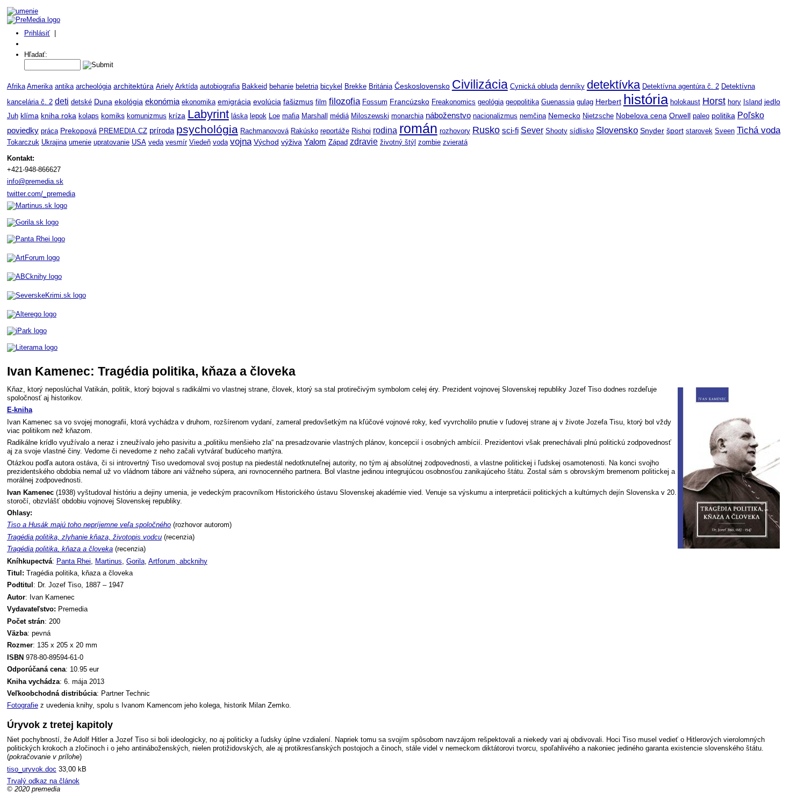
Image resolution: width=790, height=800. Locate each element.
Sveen (725, 131)
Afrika (16, 86)
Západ (338, 142)
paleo (701, 116)
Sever (532, 130)
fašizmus (298, 102)
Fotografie (22, 705)
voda (220, 142)
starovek (699, 131)
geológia (491, 102)
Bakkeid (254, 86)
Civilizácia (480, 84)
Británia (380, 86)
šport (675, 130)
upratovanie (112, 142)
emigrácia (234, 101)
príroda (161, 130)
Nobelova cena (641, 115)
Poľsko (750, 115)
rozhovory (455, 131)
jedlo (772, 101)
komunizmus (147, 116)
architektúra (133, 86)
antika (64, 86)
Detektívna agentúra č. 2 (680, 86)
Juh (12, 116)
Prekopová (78, 131)
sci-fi (510, 130)
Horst (714, 101)
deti (62, 101)
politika (723, 115)
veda (155, 142)
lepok (258, 116)
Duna (103, 101)
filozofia (344, 101)
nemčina (533, 116)
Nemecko (564, 115)
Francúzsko (409, 101)
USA (139, 142)
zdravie (364, 141)
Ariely (165, 86)
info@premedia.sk (35, 181)
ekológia (128, 101)
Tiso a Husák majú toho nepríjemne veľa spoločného (89, 525)
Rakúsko (304, 131)
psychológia (207, 129)
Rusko (486, 130)
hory (734, 102)
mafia (290, 116)
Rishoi (361, 131)
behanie (281, 86)
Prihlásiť (37, 33)
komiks (113, 115)
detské (81, 102)
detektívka (613, 84)
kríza (177, 116)
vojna (241, 141)
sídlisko (582, 131)
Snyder (652, 131)
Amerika (40, 86)
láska (239, 116)
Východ (266, 142)
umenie (80, 142)
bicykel (331, 86)
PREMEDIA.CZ (123, 131)
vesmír (176, 142)
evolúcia (267, 102)
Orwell (680, 115)
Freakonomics (454, 102)
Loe (274, 116)
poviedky (23, 130)
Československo (422, 86)
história (645, 99)
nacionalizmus (495, 116)
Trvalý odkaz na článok (43, 781)
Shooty (556, 131)
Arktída (186, 86)
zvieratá (455, 142)
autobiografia (220, 86)
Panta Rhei (73, 561)
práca (49, 131)
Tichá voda (758, 130)
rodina (385, 130)
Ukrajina (54, 142)
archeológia (93, 86)
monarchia (407, 116)
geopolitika (522, 102)
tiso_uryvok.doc (31, 769)
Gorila (135, 561)
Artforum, (163, 561)
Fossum (374, 102)
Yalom (315, 142)
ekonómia (162, 101)
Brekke (355, 86)
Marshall (314, 116)
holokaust (685, 102)
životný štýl (398, 142)
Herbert (608, 101)
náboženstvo (448, 115)
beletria (307, 86)
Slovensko (617, 130)
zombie (429, 142)
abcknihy (193, 561)
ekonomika (199, 102)
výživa (291, 142)
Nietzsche (598, 116)
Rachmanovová (264, 131)
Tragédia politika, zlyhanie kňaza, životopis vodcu (84, 537)
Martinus (108, 561)
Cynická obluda (534, 86)
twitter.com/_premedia (41, 194)
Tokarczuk (23, 142)
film (321, 102)
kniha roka (58, 115)
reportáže (334, 131)
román (418, 128)
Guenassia (557, 102)
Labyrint (208, 114)
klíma (29, 116)
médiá (339, 116)
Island (752, 102)
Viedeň (200, 142)
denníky (572, 86)
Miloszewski (370, 116)
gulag (585, 102)
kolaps (88, 116)
